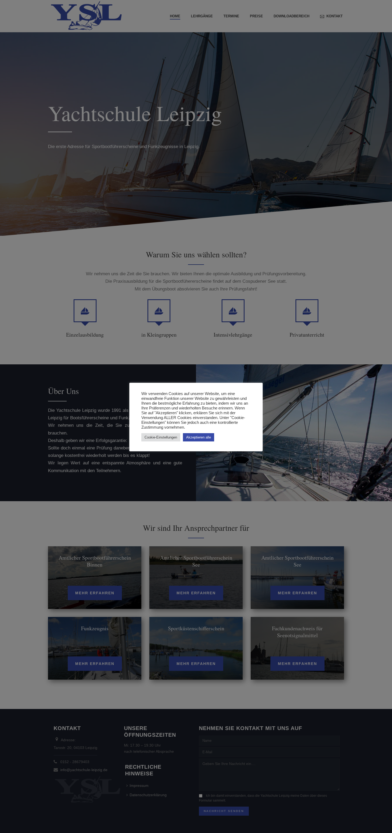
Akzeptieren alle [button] (198, 437)
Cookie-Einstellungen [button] (161, 437)
